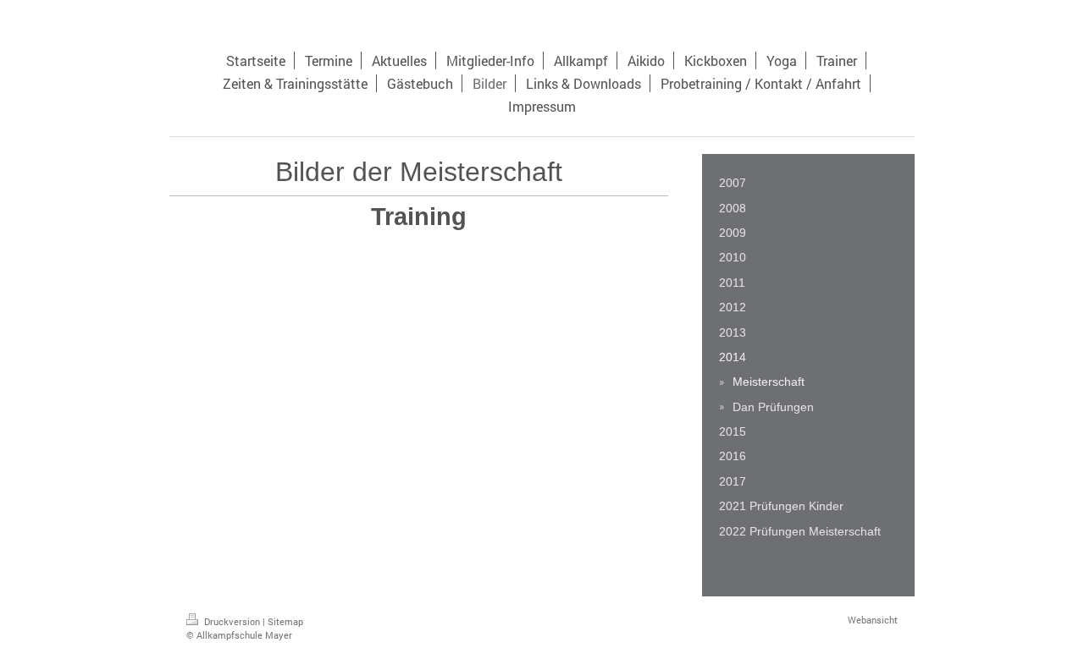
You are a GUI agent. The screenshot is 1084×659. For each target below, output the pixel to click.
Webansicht (873, 619)
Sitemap (285, 621)
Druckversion (232, 621)
